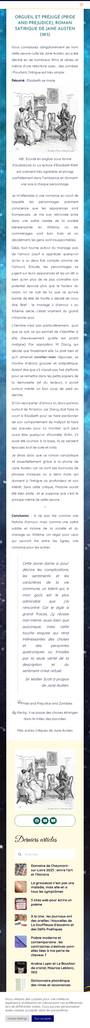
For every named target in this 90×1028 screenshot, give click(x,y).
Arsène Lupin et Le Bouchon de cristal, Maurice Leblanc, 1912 (53, 967)
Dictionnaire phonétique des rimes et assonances (51, 982)
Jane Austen (63, 730)
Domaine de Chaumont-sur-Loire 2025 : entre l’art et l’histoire (52, 870)
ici (34, 165)
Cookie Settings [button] (17, 1018)
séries (68, 60)
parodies (59, 719)
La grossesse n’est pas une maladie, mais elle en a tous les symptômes (52, 887)
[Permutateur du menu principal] (81, 4)
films (55, 60)
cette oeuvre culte (25, 53)
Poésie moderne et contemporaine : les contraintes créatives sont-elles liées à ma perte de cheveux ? (53, 946)
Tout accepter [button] (42, 1018)
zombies (71, 66)
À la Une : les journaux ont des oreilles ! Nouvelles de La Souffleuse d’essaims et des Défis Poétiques (52, 922)
